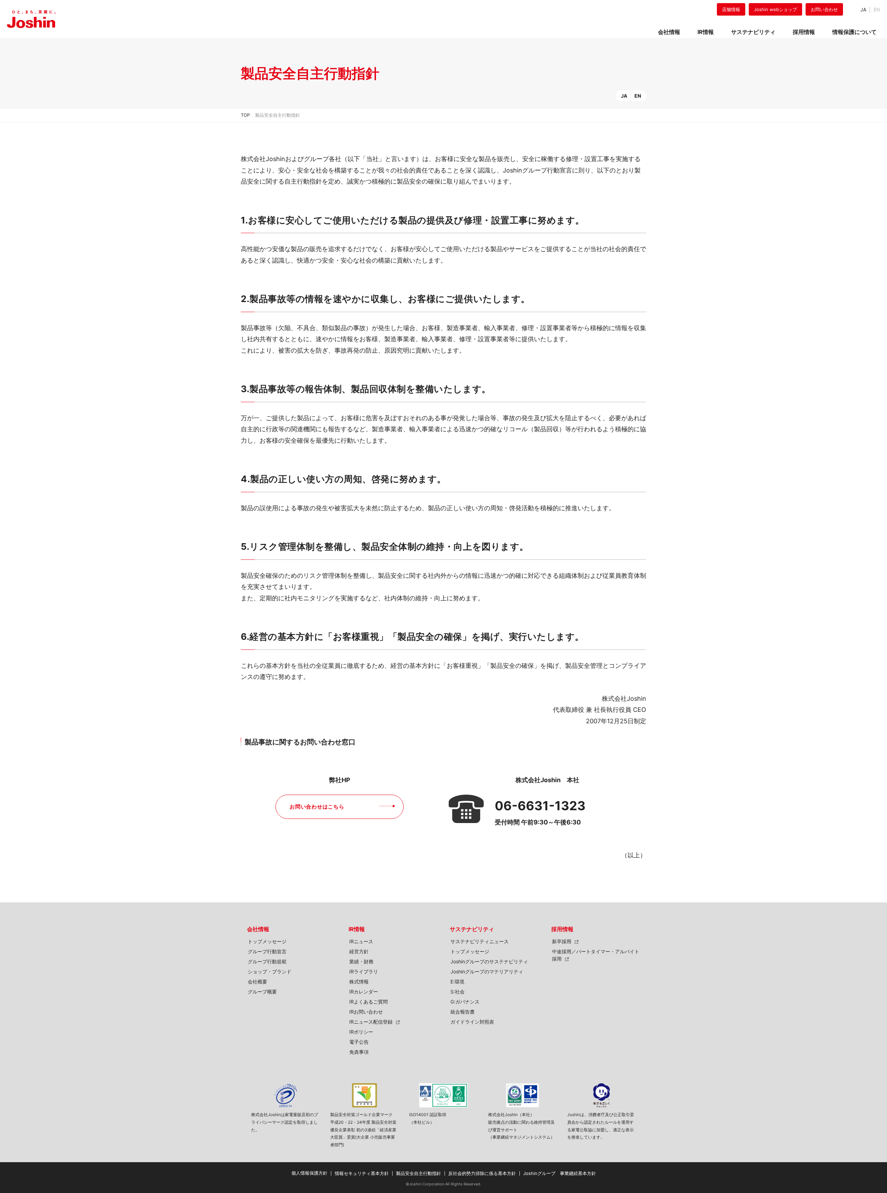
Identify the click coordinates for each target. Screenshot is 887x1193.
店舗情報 (731, 9)
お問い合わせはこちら (317, 806)
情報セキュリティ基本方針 (362, 1173)
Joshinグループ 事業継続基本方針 (559, 1173)
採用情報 (562, 929)
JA (863, 9)
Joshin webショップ (775, 9)
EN (637, 96)
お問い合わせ (824, 9)
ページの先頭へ (667, 921)
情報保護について (854, 31)
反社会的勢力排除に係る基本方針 (482, 1173)
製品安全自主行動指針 (418, 1173)
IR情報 (357, 929)
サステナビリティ (472, 929)
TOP (245, 115)
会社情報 (258, 929)
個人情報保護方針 (309, 1173)
